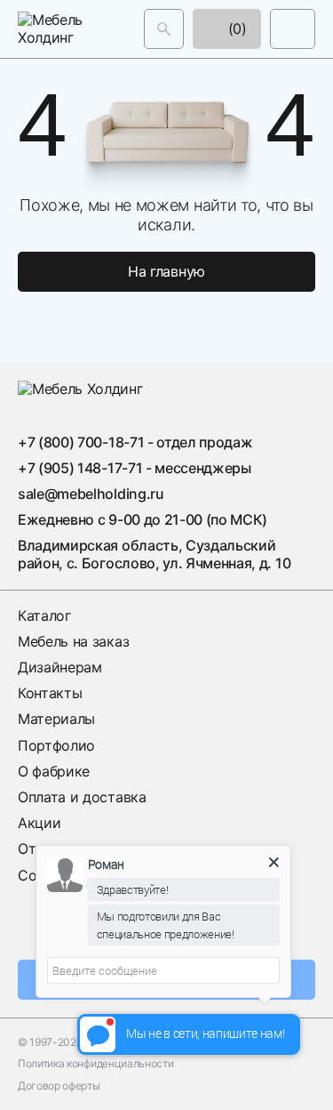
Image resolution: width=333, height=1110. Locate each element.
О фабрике (54, 771)
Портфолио (56, 745)
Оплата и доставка (82, 797)
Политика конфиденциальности (95, 1064)
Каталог (44, 615)
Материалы (56, 719)
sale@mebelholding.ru (91, 494)
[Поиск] (164, 29)
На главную (166, 271)
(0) (235, 28)
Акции (39, 823)
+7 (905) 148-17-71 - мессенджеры (134, 468)
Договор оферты (59, 1086)
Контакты (50, 693)
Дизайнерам (60, 667)
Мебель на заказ (73, 641)
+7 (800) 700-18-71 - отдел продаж (135, 442)
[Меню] (292, 29)
